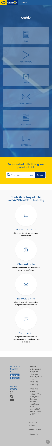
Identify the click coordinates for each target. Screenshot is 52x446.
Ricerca (40, 175)
